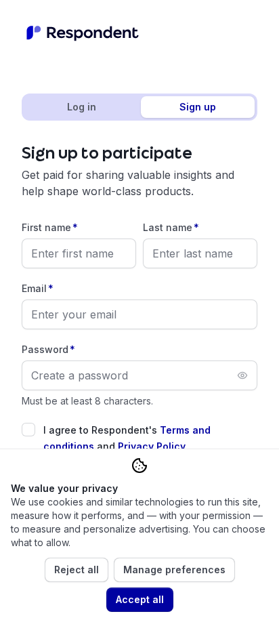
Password (48, 349)
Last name (171, 227)
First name (50, 227)
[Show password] (242, 375)
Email (37, 288)
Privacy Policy (152, 446)
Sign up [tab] (197, 106)
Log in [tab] (81, 106)
